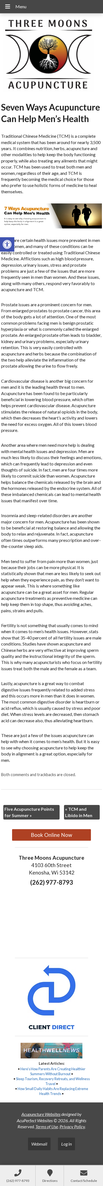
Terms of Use (46, 1126)
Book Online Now (51, 835)
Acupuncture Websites (40, 1114)
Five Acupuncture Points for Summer (29, 812)
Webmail (39, 1143)
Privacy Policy (72, 1126)
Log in (66, 1143)
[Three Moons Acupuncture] (51, 56)
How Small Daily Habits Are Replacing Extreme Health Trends (53, 1091)
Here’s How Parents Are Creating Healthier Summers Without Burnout (52, 1071)
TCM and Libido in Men (78, 812)
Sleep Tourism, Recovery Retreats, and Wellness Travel (53, 1081)
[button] (7, 244)
